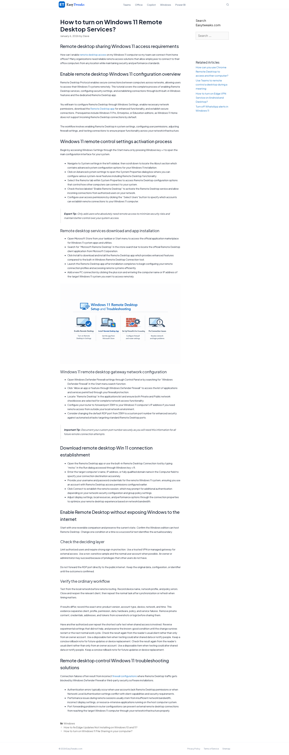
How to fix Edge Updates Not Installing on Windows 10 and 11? (100, 727)
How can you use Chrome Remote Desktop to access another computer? (212, 71)
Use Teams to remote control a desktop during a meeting (211, 84)
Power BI (180, 4)
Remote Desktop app (102, 108)
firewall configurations (124, 676)
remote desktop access (93, 54)
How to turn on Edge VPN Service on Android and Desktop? (211, 97)
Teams (127, 4)
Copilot (151, 4)
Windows (165, 4)
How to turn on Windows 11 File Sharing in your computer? (98, 731)
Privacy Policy (193, 748)
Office (139, 4)
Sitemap (226, 748)
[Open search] (227, 4)
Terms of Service (211, 748)
